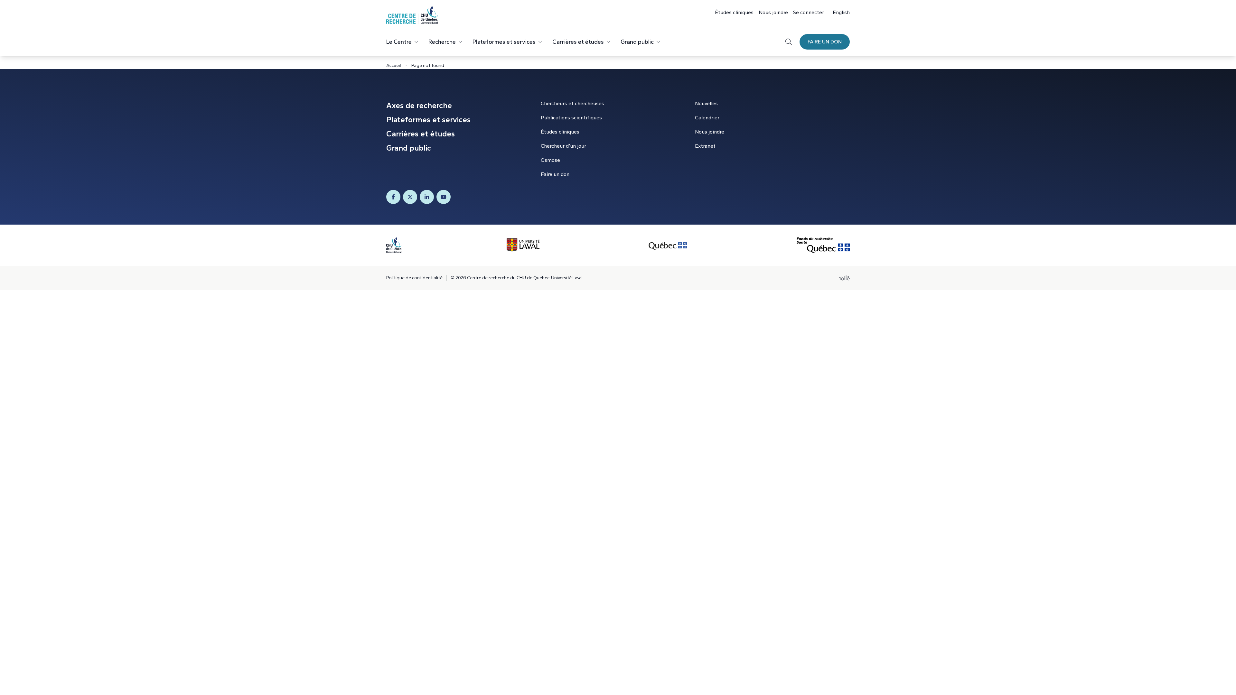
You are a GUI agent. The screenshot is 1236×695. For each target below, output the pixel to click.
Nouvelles (706, 103)
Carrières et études (578, 41)
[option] (839, 11)
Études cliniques (734, 12)
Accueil (393, 65)
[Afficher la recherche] (789, 42)
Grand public (637, 41)
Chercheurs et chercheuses (572, 103)
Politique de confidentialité (414, 278)
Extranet (705, 146)
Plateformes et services (504, 41)
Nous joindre (773, 12)
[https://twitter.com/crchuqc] (410, 197)
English (841, 12)
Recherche (442, 41)
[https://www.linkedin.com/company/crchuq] (427, 197)
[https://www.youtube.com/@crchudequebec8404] (443, 197)
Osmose (550, 160)
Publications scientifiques (571, 118)
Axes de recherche (419, 105)
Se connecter (808, 12)
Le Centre (399, 41)
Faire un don (825, 42)
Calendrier (707, 118)
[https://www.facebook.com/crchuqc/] (393, 197)
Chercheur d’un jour (563, 146)
